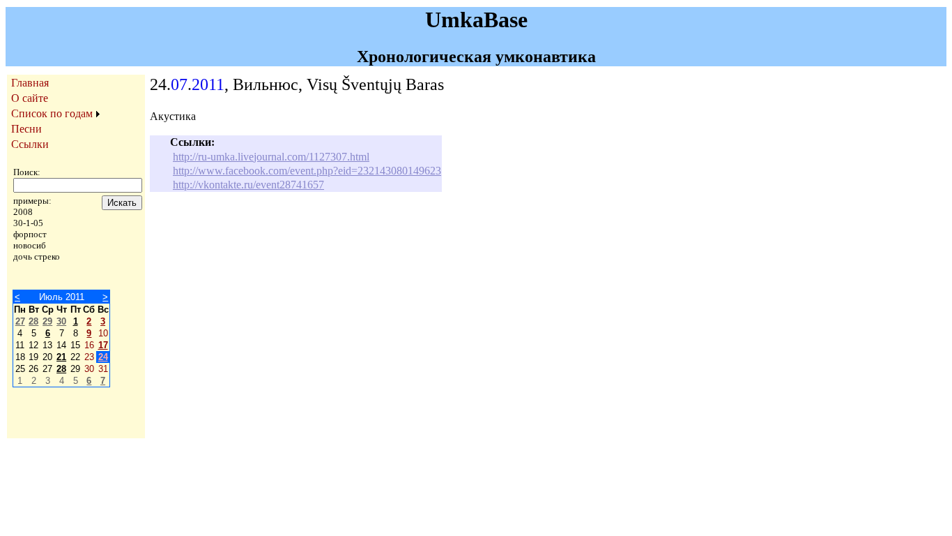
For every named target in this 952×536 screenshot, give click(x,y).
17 (103, 345)
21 (61, 357)
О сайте (29, 98)
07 (179, 84)
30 (61, 321)
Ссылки (30, 144)
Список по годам (52, 113)
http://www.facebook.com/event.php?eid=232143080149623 (307, 171)
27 (20, 321)
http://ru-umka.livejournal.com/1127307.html (271, 157)
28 (33, 321)
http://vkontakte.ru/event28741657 (248, 185)
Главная (30, 83)
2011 (208, 84)
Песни (26, 129)
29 (47, 321)
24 (103, 357)
